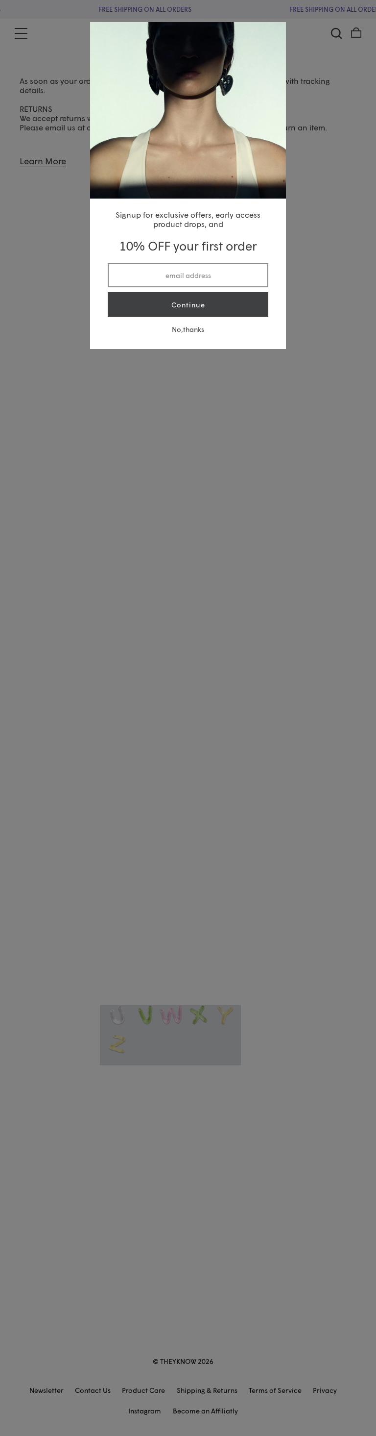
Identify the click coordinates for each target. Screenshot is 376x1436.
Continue (188, 305)
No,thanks (188, 329)
